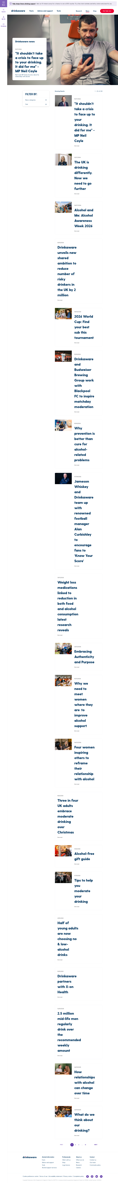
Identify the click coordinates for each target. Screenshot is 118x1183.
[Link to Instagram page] (92, 1177)
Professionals (66, 1157)
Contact (92, 1157)
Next (95, 1144)
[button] (3, 3)
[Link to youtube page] (101, 1177)
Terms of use (43, 1176)
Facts (31, 11)
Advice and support (45, 11)
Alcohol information (48, 1157)
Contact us (93, 1160)
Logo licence (66, 1165)
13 (85, 1145)
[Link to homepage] (18, 11)
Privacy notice (67, 1176)
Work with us (66, 1160)
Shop (94, 11)
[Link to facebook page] (87, 1177)
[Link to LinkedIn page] (96, 1177)
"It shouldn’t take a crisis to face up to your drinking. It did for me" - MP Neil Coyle (29, 62)
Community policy (95, 1165)
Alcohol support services (49, 1167)
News (87, 11)
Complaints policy (78, 1176)
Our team (93, 1162)
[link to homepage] (32, 1158)
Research (79, 11)
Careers (78, 1167)
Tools (59, 11)
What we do (80, 1160)
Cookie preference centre (30, 1176)
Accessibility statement (55, 1176)
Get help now (105, 11)
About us (79, 1157)
